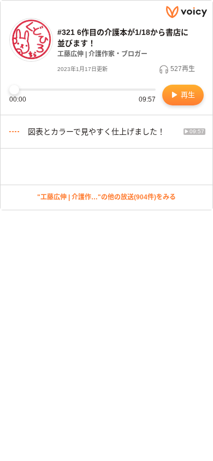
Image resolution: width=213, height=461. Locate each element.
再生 (187, 95)
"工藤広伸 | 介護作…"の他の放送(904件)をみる (106, 197)
